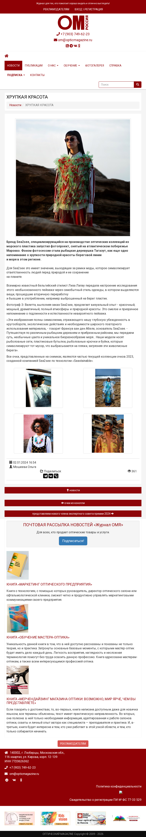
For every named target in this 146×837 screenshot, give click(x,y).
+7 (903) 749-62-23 (75, 34)
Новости (13, 65)
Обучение (70, 65)
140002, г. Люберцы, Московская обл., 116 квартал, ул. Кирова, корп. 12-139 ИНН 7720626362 (34, 757)
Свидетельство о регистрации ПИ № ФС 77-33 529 (105, 800)
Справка (115, 65)
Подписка (14, 75)
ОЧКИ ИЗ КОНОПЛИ (74, 503)
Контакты (37, 75)
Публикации (34, 65)
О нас (52, 65)
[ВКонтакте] (50, 476)
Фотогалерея (94, 65)
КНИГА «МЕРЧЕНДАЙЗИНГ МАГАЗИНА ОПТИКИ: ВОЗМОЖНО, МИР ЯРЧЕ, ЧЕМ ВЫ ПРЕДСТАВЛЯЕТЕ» (71, 701)
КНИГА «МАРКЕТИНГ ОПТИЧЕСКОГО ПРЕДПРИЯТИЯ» (49, 584)
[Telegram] (45, 476)
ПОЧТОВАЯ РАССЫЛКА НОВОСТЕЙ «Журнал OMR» (73, 524)
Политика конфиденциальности (118, 786)
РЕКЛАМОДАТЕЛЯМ (56, 9)
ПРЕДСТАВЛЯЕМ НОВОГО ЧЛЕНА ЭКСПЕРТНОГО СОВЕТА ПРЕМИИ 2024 (71, 513)
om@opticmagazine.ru (74, 40)
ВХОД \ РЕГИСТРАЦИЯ (89, 9)
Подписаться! (73, 541)
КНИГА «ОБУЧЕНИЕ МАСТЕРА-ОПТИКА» (37, 637)
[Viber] (56, 476)
